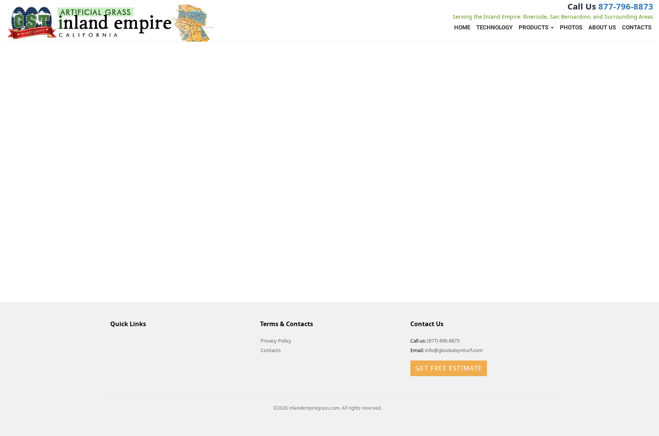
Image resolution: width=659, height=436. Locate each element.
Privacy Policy (275, 340)
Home (462, 27)
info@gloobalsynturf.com (454, 350)
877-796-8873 (625, 6)
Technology (494, 27)
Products (534, 27)
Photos (571, 27)
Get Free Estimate (448, 368)
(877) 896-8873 (443, 340)
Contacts (636, 27)
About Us (602, 27)
